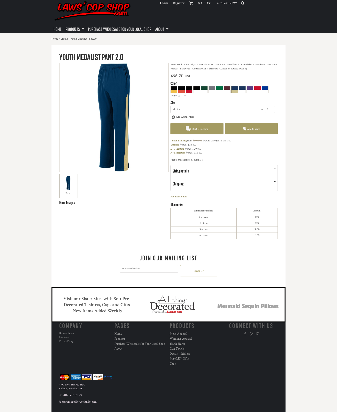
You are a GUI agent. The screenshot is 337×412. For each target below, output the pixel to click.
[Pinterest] (251, 334)
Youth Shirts (177, 344)
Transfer (174, 145)
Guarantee (64, 337)
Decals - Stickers (180, 354)
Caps (173, 364)
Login (164, 3)
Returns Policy (66, 333)
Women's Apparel (181, 339)
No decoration (177, 152)
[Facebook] (245, 334)
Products (119, 339)
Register (179, 3)
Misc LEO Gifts (179, 359)
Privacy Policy (66, 341)
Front (68, 193)
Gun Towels (177, 349)
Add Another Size (185, 117)
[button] (205, 3)
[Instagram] (257, 334)
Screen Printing (178, 140)
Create (64, 38)
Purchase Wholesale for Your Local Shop (139, 344)
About (118, 349)
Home (54, 38)
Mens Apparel (178, 334)
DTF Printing (177, 149)
